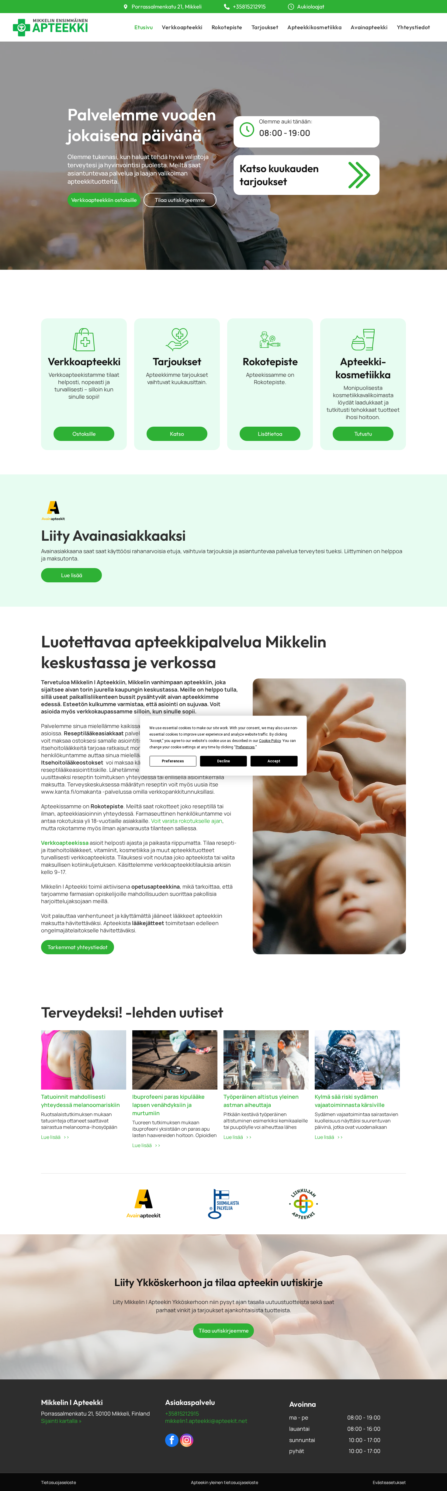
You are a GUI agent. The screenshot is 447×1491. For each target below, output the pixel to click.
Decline (223, 761)
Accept (274, 761)
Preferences (173, 761)
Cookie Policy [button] (270, 740)
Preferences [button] (245, 747)
